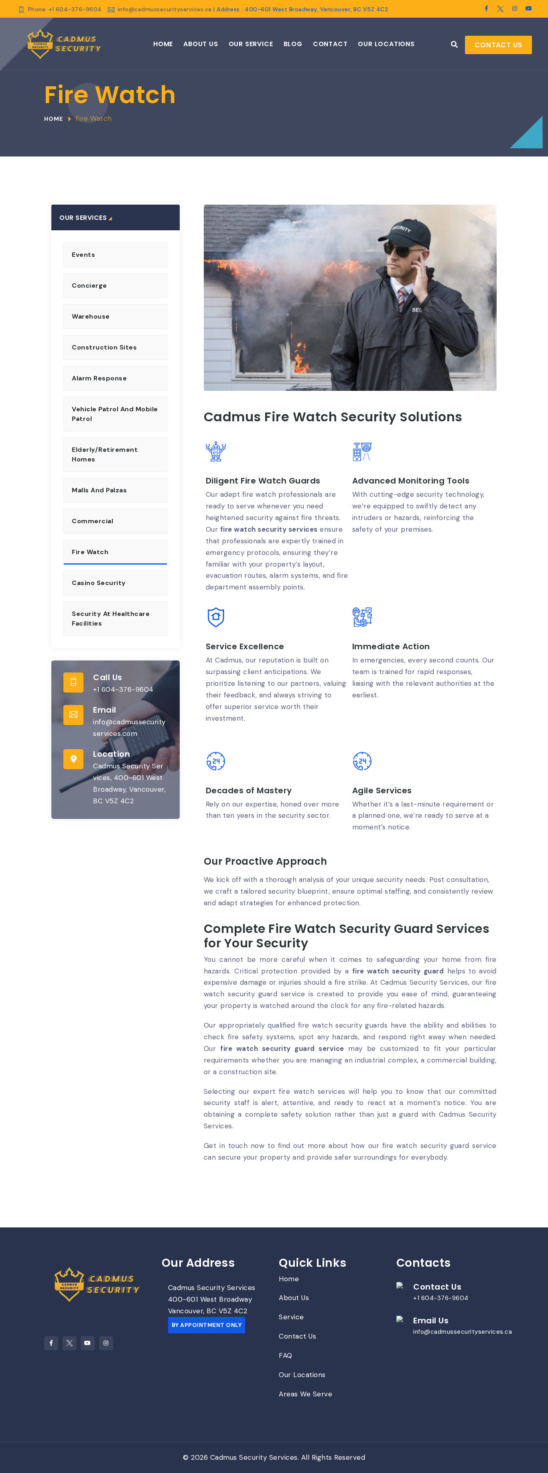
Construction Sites (104, 347)
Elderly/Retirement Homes (105, 454)
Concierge (89, 285)
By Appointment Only (207, 1325)
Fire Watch (90, 552)
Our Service (251, 44)
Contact (330, 44)
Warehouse (91, 316)
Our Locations (386, 44)
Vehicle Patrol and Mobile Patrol (115, 414)
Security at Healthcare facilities (111, 619)
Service (291, 1316)
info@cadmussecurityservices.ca (165, 9)
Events (83, 254)
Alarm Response (99, 378)
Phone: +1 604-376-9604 (65, 9)
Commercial (92, 521)
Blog (293, 44)
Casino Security (99, 583)
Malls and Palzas (99, 490)
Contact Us (498, 45)
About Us (200, 44)
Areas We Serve (305, 1394)
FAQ (285, 1355)
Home (163, 44)
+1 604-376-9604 (123, 689)
